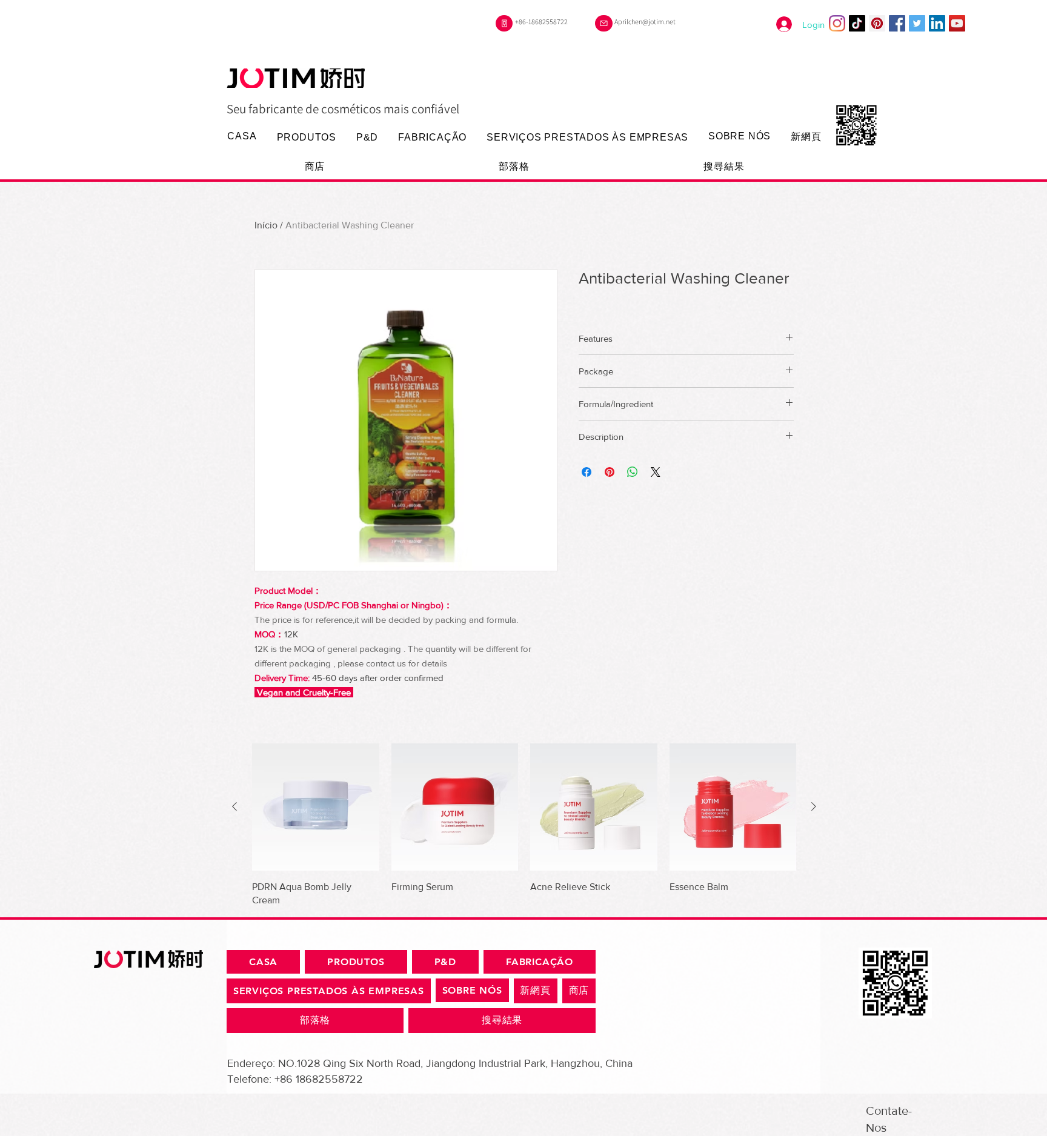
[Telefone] (504, 23)
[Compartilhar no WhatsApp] (632, 472)
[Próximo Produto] (813, 806)
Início (266, 225)
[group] (524, 825)
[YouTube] (957, 23)
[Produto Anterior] (234, 806)
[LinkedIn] (937, 23)
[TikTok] (857, 23)
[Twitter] (917, 23)
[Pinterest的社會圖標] (877, 23)
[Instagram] (837, 23)
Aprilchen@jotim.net (645, 21)
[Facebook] (897, 23)
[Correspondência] (604, 23)
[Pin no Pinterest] (609, 472)
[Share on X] (655, 472)
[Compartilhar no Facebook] (586, 472)
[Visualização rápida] (315, 807)
